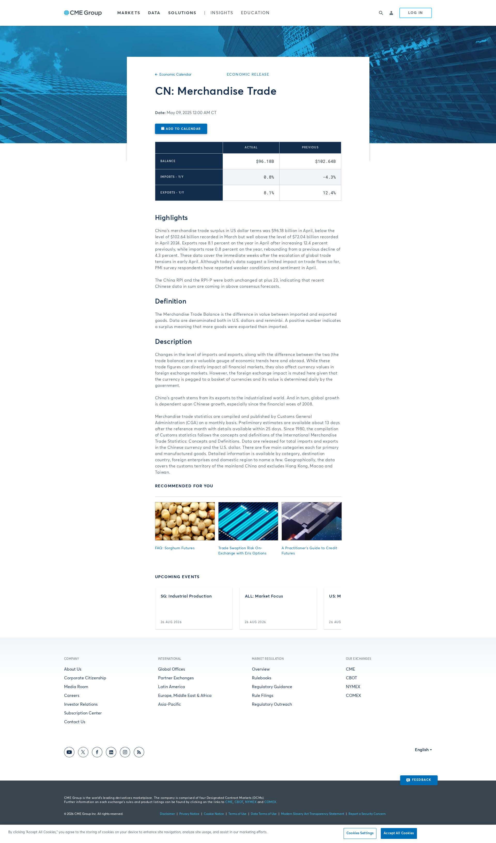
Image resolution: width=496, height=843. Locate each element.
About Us (72, 669)
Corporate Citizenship (85, 678)
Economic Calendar (175, 74)
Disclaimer (167, 814)
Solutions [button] (182, 13)
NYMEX (353, 687)
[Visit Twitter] (83, 753)
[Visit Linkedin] (111, 753)
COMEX (353, 696)
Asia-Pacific (169, 704)
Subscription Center (83, 713)
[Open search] (381, 13)
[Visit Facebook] (97, 753)
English (422, 750)
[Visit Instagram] (125, 753)
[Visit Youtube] (69, 753)
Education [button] (255, 13)
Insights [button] (222, 13)
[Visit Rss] (139, 753)
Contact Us (74, 722)
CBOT (351, 678)
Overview (261, 669)
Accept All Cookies (399, 833)
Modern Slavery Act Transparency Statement (312, 814)
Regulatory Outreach (272, 704)
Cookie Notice (214, 814)
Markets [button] (128, 13)
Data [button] (154, 13)
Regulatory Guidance (272, 687)
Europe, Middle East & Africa (185, 696)
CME (350, 669)
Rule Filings (262, 696)
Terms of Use (237, 814)
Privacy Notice (189, 814)
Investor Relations (81, 704)
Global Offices (171, 669)
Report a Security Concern (367, 814)
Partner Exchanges (176, 678)
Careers (71, 696)
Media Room (76, 687)
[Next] (332, 608)
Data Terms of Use (264, 814)
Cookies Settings (360, 833)
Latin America (171, 687)
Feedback (421, 780)
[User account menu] (391, 13)
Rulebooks (261, 678)
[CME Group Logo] (83, 13)
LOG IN (415, 13)
